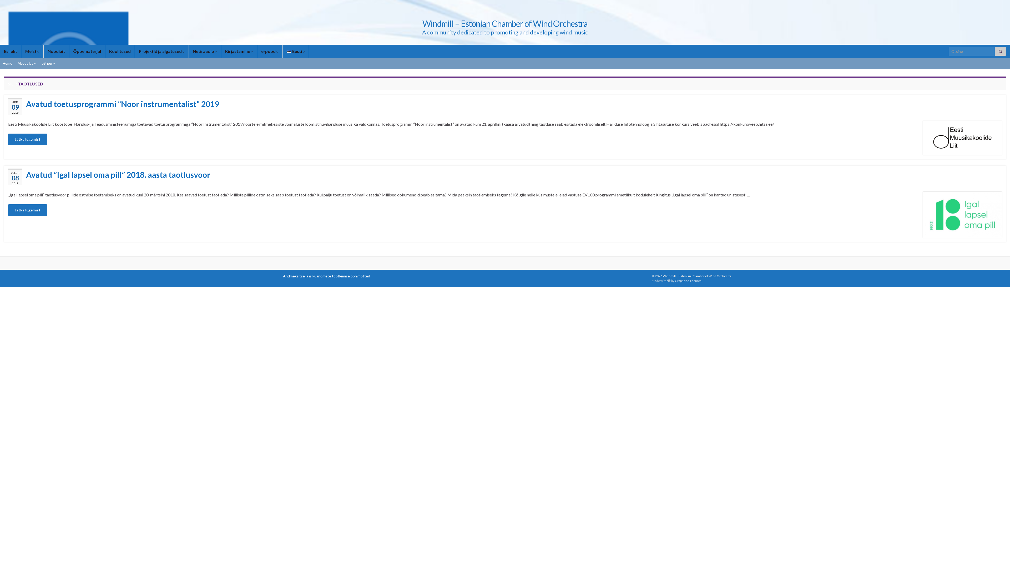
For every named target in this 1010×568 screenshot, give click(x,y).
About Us (26, 63)
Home (7, 63)
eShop (47, 63)
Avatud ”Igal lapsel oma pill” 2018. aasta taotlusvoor (118, 174)
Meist (31, 51)
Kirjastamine (238, 51)
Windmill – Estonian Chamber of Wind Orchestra (505, 23)
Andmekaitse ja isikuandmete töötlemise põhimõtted (326, 276)
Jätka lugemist (28, 139)
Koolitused (120, 51)
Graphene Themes (688, 281)
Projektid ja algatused (161, 51)
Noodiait (56, 51)
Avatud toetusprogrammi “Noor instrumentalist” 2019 (122, 104)
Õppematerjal (87, 51)
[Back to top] (998, 556)
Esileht (10, 51)
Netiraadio (204, 51)
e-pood (268, 51)
